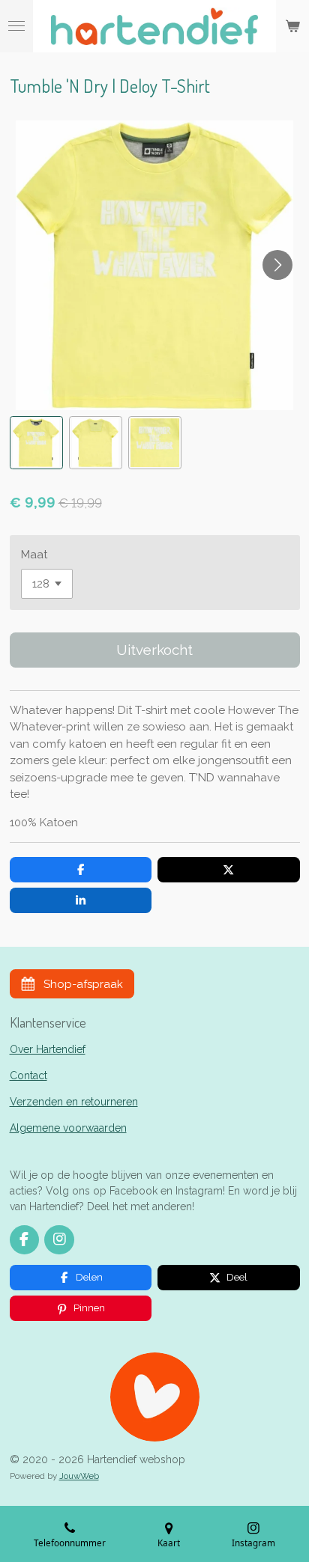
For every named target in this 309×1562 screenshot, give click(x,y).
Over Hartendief (48, 1049)
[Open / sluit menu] (16, 26)
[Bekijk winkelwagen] (292, 26)
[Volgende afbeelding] (277, 265)
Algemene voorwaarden (68, 1128)
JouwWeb (79, 1476)
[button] (36, 442)
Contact (28, 1075)
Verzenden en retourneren (74, 1102)
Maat (34, 554)
